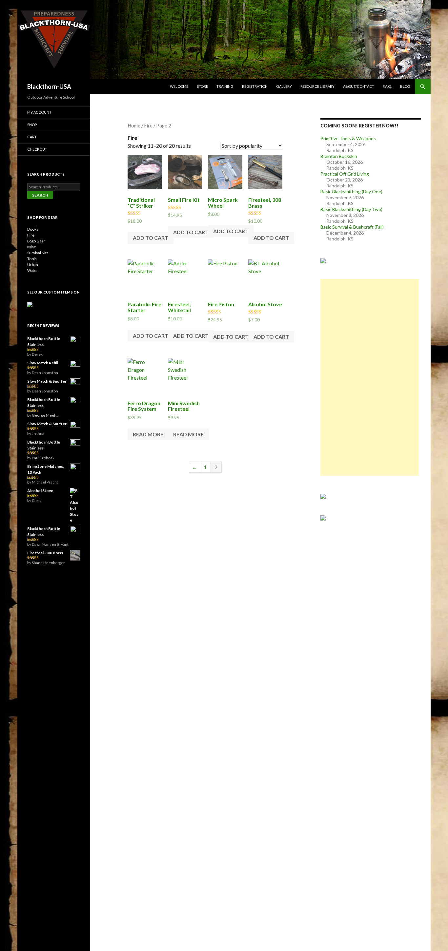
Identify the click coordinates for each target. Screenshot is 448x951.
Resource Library (317, 86)
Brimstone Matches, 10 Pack (45, 469)
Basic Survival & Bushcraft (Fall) (352, 227)
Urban (32, 264)
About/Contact (358, 86)
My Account (39, 112)
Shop (32, 125)
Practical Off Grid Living (344, 174)
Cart (32, 137)
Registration (255, 86)
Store (202, 86)
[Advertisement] (369, 377)
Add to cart (150, 238)
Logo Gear (36, 240)
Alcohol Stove (40, 490)
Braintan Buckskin (338, 156)
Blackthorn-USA (49, 86)
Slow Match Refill (42, 362)
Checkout (37, 149)
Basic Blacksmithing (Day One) (351, 191)
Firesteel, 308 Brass (45, 552)
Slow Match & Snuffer (47, 381)
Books (32, 229)
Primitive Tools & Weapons (348, 138)
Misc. (32, 246)
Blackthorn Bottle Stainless (43, 341)
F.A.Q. (387, 86)
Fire (30, 235)
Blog (405, 86)
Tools (32, 258)
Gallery (284, 86)
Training (225, 86)
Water (32, 270)
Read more (148, 434)
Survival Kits (38, 252)
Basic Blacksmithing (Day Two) (351, 209)
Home (134, 125)
